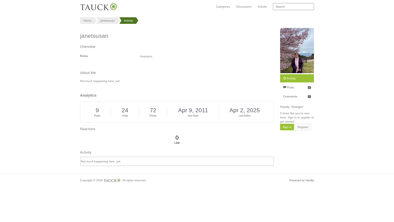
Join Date (193, 115)
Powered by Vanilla (301, 180)
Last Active (245, 115)
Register (303, 127)
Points (153, 115)
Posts (97, 115)
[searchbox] (293, 6)
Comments (296, 96)
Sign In (287, 127)
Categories (223, 6)
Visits (125, 115)
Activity (262, 6)
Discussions (244, 6)
